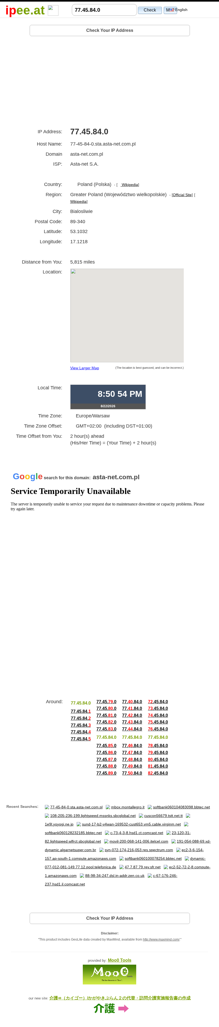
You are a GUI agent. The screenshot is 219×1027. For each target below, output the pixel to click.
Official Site (182, 195)
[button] (150, 10)
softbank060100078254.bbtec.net (153, 858)
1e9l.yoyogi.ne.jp (59, 824)
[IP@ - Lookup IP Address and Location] (53, 10)
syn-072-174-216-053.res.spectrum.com (139, 850)
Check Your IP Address (109, 30)
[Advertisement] (109, 79)
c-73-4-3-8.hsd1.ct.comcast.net (136, 833)
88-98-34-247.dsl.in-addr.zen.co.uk (114, 875)
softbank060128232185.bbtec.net (73, 833)
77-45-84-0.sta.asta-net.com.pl (76, 807)
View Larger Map (84, 368)
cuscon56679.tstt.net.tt (163, 815)
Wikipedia (129, 184)
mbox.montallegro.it (127, 807)
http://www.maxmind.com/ (161, 939)
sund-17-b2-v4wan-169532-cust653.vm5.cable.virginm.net (131, 824)
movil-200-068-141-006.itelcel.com (139, 841)
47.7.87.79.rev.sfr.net (143, 867)
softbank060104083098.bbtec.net (181, 807)
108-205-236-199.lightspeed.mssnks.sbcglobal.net (93, 815)
